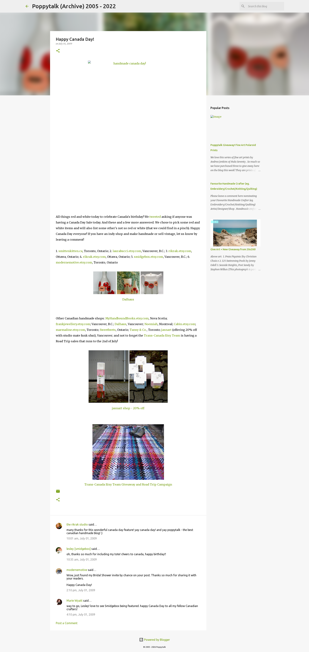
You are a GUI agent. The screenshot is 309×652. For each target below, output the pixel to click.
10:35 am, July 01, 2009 (82, 559)
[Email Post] (58, 492)
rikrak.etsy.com (179, 251)
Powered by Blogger (156, 639)
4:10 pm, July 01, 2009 (81, 614)
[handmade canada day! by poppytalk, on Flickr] (128, 131)
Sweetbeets (108, 330)
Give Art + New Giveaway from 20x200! (233, 249)
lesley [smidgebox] (79, 548)
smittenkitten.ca (70, 251)
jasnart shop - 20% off (128, 408)
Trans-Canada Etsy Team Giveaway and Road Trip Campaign (128, 484)
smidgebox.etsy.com (148, 256)
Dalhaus (128, 299)
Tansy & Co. (138, 330)
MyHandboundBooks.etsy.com (127, 318)
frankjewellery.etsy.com (73, 324)
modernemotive (77, 569)
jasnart (166, 330)
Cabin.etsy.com (184, 324)
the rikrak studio (77, 524)
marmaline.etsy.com (70, 330)
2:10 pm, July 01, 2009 (81, 590)
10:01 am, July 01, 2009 (82, 538)
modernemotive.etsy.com (74, 262)
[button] (58, 51)
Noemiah (151, 324)
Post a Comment (66, 623)
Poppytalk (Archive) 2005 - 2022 (74, 6)
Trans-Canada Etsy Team (162, 335)
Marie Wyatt (74, 600)
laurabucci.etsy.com (127, 251)
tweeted (155, 216)
